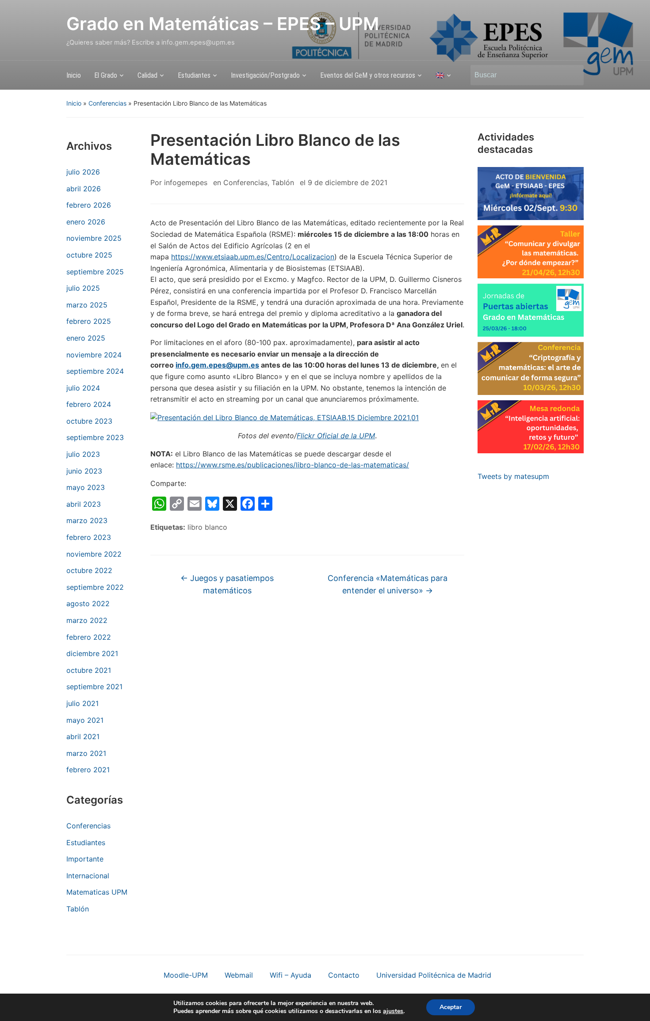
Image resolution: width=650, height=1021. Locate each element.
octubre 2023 (89, 421)
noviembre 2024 (94, 354)
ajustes (393, 1011)
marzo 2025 (86, 304)
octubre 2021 (88, 670)
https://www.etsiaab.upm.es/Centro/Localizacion (252, 256)
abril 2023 (83, 504)
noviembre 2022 (94, 554)
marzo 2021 (86, 753)
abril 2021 (82, 736)
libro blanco (207, 527)
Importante (84, 858)
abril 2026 (83, 188)
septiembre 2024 (95, 371)
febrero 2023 (88, 537)
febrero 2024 (88, 404)
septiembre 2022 (95, 587)
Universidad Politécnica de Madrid (433, 975)
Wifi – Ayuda (290, 975)
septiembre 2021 (94, 686)
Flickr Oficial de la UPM (336, 435)
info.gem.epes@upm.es (217, 365)
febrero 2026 (88, 205)
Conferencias (107, 103)
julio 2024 (83, 387)
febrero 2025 (88, 321)
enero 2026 (85, 221)
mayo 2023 (85, 487)
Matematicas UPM (96, 892)
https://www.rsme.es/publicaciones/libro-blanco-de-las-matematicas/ (292, 464)
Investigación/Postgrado (265, 75)
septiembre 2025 (95, 271)
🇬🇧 (440, 75)
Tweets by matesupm (513, 476)
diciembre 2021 (92, 653)
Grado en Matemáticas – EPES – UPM (222, 23)
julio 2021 (82, 703)
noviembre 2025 (94, 238)
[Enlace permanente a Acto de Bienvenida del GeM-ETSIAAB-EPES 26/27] (531, 193)
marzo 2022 (86, 620)
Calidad (147, 75)
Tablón (77, 908)
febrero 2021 (88, 769)
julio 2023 (83, 454)
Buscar (572, 75)
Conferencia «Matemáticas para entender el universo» (387, 584)
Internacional (87, 875)
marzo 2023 (86, 520)
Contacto (343, 975)
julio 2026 (83, 171)
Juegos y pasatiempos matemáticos (227, 584)
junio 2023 (84, 471)
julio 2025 (83, 288)
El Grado (105, 75)
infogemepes (185, 182)
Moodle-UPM (186, 975)
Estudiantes (194, 75)
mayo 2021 (84, 720)
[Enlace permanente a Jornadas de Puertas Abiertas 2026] (531, 310)
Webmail (239, 975)
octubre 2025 (89, 255)
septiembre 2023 (95, 437)
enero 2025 (85, 338)
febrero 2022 (88, 637)
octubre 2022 (89, 570)
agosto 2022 (88, 603)
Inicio (73, 75)
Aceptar (451, 1007)
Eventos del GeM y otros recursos (367, 75)
